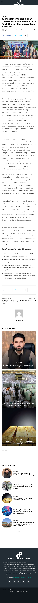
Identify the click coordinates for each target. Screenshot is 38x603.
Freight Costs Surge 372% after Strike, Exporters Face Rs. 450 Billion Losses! (24, 524)
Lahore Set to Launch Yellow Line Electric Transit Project (10, 302)
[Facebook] (9, 581)
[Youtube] (28, 581)
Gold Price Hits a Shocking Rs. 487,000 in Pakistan (19, 443)
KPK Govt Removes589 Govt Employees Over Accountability (19, 366)
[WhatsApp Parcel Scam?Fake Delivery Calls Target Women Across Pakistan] (7, 511)
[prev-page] (3, 449)
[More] (26, 35)
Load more (18, 531)
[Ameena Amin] (3, 30)
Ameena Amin (10, 29)
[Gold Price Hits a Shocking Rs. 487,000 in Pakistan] (19, 427)
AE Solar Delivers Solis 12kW (28, 300)
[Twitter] (23, 581)
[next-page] (6, 449)
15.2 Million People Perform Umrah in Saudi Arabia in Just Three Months (19, 404)
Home (3, 13)
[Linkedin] (19, 581)
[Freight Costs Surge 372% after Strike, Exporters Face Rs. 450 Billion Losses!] (7, 523)
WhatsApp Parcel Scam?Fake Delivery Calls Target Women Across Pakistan (22, 511)
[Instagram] (14, 581)
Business (8, 13)
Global (19, 401)
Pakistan (19, 362)
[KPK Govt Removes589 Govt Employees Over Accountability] (19, 350)
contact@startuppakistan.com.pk (22, 577)
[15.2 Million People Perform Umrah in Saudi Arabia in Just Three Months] (19, 389)
